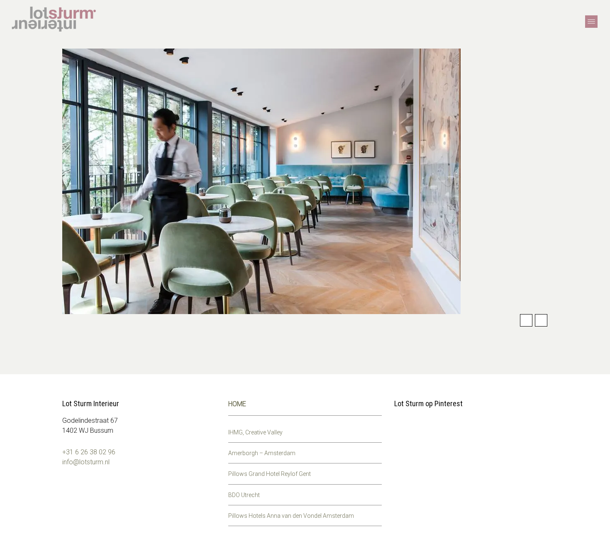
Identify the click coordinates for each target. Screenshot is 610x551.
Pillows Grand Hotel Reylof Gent (269, 474)
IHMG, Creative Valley (255, 432)
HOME (237, 404)
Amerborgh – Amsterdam (261, 453)
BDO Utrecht (244, 495)
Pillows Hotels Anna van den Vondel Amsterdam (291, 515)
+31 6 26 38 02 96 (88, 452)
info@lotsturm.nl (86, 462)
